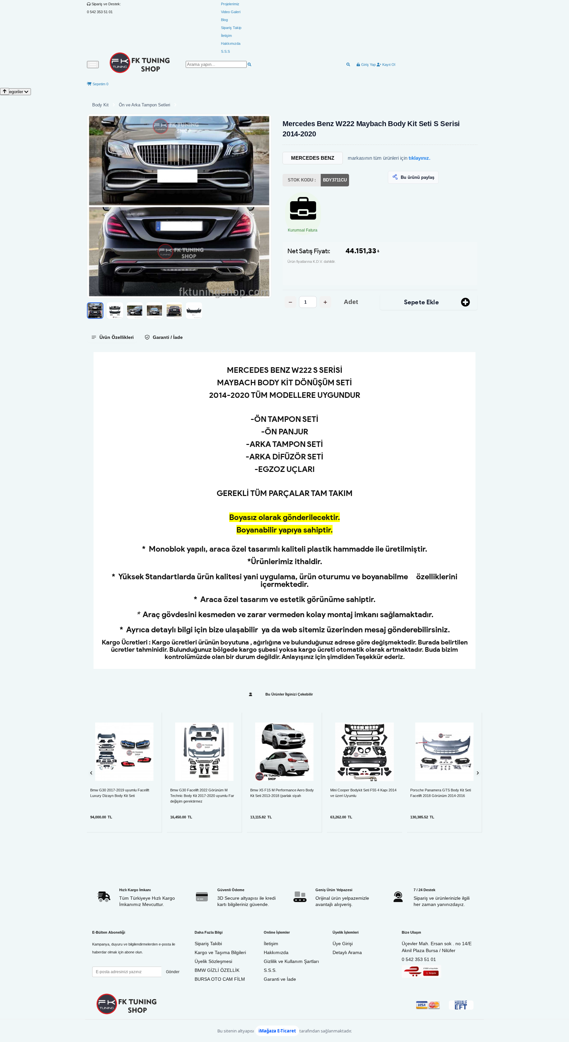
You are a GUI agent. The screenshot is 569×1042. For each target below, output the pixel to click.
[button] (179, 206)
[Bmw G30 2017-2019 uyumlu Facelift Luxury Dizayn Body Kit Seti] (124, 752)
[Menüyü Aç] (93, 64)
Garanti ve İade (280, 979)
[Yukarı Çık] (4, 91)
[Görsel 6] (194, 310)
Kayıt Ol (388, 65)
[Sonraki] (477, 773)
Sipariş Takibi (208, 943)
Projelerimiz (230, 4)
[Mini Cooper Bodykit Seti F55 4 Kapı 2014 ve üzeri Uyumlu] (364, 752)
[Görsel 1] (95, 310)
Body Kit (100, 104)
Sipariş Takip (231, 28)
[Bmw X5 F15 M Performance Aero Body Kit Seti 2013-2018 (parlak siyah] (284, 752)
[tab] (112, 337)
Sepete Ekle (421, 302)
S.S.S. (270, 970)
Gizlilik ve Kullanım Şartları (291, 961)
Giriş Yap (368, 65)
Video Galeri (230, 12)
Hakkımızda (230, 43)
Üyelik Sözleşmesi (213, 961)
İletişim (226, 36)
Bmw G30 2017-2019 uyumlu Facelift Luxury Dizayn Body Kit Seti (119, 793)
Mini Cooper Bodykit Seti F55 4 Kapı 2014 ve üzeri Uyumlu (363, 793)
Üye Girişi (343, 943)
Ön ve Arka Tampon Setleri (144, 104)
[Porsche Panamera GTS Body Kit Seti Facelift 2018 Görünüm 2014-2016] (444, 752)
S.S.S (225, 51)
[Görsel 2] (115, 310)
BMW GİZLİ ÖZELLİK (217, 970)
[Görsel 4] (154, 310)
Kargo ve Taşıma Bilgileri (220, 952)
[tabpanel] (284, 510)
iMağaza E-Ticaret (277, 1031)
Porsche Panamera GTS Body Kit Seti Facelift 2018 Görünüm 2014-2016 (440, 793)
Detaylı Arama (347, 952)
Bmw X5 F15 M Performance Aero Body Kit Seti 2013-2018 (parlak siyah (282, 793)
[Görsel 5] (174, 310)
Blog (224, 20)
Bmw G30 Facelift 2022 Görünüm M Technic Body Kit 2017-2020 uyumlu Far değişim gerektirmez (202, 795)
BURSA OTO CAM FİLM (220, 979)
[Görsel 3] (134, 310)
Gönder (172, 972)
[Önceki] (91, 773)
